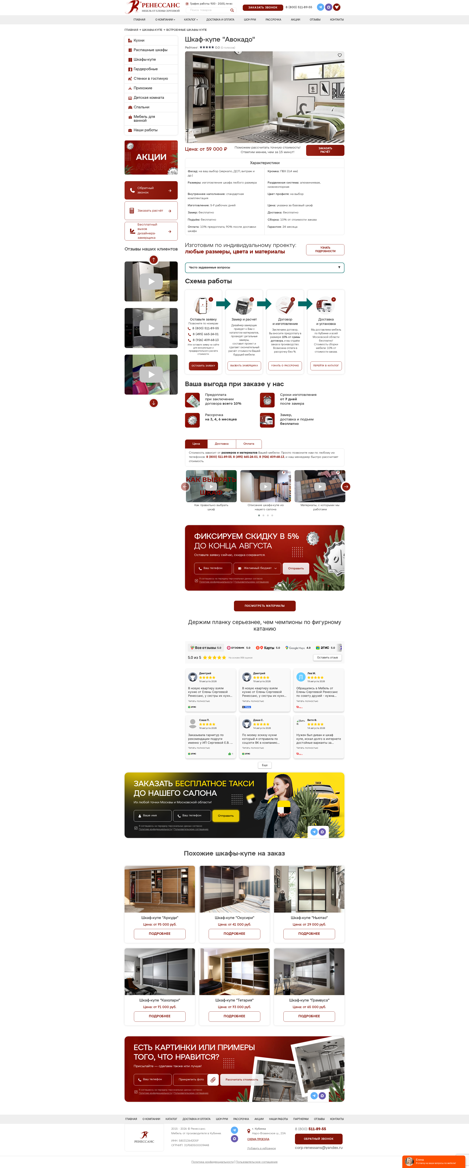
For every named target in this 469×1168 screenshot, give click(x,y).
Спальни (141, 107)
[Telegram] (320, 7)
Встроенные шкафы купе (186, 30)
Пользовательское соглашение (257, 1162)
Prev (153, 259)
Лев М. (311, 673)
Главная (139, 20)
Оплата (248, 443)
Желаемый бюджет (258, 568)
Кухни (139, 40)
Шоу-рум (250, 20)
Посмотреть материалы (265, 606)
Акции (295, 20)
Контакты (337, 20)
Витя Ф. (312, 720)
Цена (196, 443)
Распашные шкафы (150, 50)
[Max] (328, 7)
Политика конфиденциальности (212, 1162)
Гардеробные (146, 69)
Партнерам (301, 1119)
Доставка (222, 443)
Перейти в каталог (326, 366)
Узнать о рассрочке (285, 366)
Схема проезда (258, 1139)
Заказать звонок (263, 7)
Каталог (190, 20)
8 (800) (310, 1129)
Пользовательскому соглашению (251, 582)
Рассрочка (273, 20)
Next (153, 403)
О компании (164, 20)
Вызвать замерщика (244, 366)
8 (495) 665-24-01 (298, 2)
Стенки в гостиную (151, 78)
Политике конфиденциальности (215, 582)
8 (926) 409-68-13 (299, 12)
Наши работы (146, 130)
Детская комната (149, 98)
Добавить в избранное (261, 1148)
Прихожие (143, 88)
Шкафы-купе (152, 30)
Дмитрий (259, 673)
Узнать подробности (325, 250)
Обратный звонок (319, 1139)
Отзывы (315, 20)
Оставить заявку (203, 366)
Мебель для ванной (144, 118)
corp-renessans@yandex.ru (319, 1148)
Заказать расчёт (325, 150)
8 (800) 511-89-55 (299, 7)
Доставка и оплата (220, 20)
